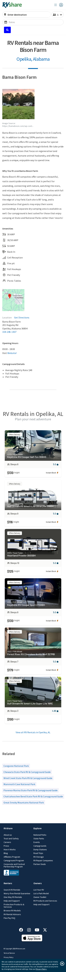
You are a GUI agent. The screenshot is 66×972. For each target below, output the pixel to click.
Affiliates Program (12, 857)
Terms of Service (9, 953)
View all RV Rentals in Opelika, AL (33, 732)
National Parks (39, 835)
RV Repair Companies (43, 860)
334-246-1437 (9, 331)
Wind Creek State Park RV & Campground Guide (28, 778)
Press (6, 846)
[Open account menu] (59, 5)
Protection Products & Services (14, 905)
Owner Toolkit (39, 897)
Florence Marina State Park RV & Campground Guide (31, 790)
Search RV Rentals (12, 890)
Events (36, 842)
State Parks (38, 838)
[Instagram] (31, 929)
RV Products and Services (45, 901)
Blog (6, 853)
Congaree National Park (16, 765)
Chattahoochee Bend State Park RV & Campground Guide (33, 796)
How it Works (10, 849)
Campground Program (14, 860)
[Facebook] (23, 929)
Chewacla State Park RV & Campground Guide (27, 772)
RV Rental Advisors (12, 914)
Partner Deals (39, 864)
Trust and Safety (11, 838)
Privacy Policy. (41, 969)
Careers (7, 842)
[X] (45, 929)
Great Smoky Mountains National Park (24, 802)
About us (8, 835)
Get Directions (21, 317)
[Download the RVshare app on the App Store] (31, 940)
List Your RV (38, 890)
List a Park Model (41, 893)
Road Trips (38, 853)
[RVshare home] (12, 5)
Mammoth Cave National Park (19, 784)
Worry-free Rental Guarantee (17, 893)
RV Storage (38, 857)
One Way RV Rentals (13, 897)
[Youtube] (39, 929)
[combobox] (28, 15)
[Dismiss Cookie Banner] (62, 964)
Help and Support (12, 901)
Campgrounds (39, 846)
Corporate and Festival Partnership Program (14, 865)
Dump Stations (40, 849)
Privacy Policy (8, 957)
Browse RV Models (12, 910)
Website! (12, 353)
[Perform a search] (7, 30)
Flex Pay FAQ (9, 918)
